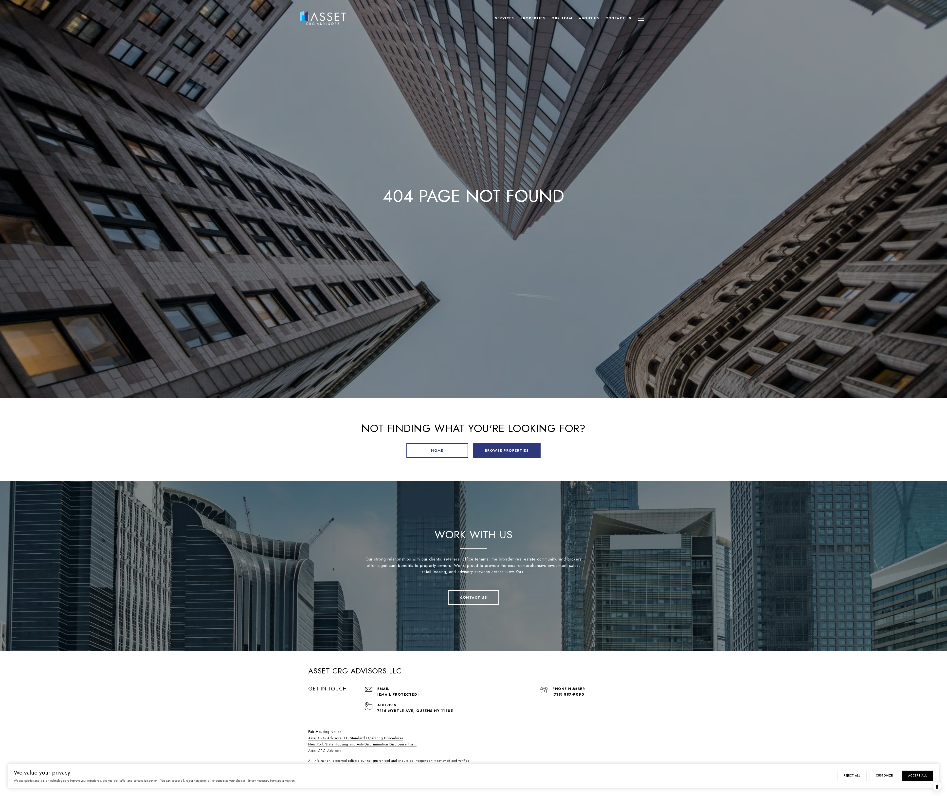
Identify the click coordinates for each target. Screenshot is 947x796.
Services (504, 18)
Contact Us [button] (473, 597)
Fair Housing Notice (325, 731)
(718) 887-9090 (568, 694)
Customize (884, 775)
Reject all (851, 775)
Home (437, 450)
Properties (532, 18)
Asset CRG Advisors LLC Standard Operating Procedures (355, 738)
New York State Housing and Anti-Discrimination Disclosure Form (362, 744)
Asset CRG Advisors (324, 750)
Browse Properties (507, 450)
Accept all (917, 775)
